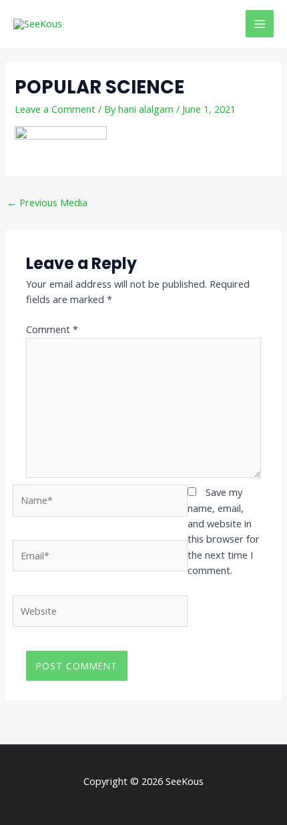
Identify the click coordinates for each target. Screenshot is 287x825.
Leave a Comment (55, 108)
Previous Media (47, 202)
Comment (52, 329)
